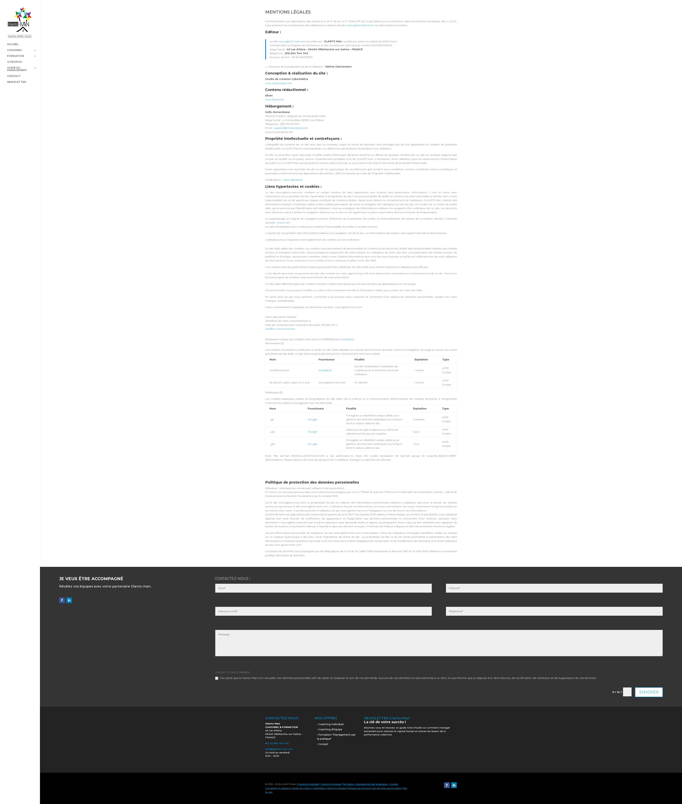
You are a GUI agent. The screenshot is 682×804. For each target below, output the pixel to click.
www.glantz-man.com (360, 25)
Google (312, 419)
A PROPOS (14, 62)
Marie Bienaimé (292, 179)
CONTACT (14, 76)
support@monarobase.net (290, 127)
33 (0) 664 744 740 (277, 743)
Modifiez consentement (280, 328)
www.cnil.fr (283, 222)
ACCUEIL (13, 44)
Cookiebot (347, 339)
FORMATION (15, 56)
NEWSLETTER (16, 82)
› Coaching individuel (330, 724)
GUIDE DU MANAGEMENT (17, 69)
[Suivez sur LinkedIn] (69, 600)
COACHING (14, 50)
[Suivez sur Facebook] (62, 600)
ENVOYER (649, 692)
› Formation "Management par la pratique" (336, 737)
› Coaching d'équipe (329, 729)
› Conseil (322, 744)
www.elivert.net (274, 99)
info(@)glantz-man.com (279, 749)
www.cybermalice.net (278, 83)
